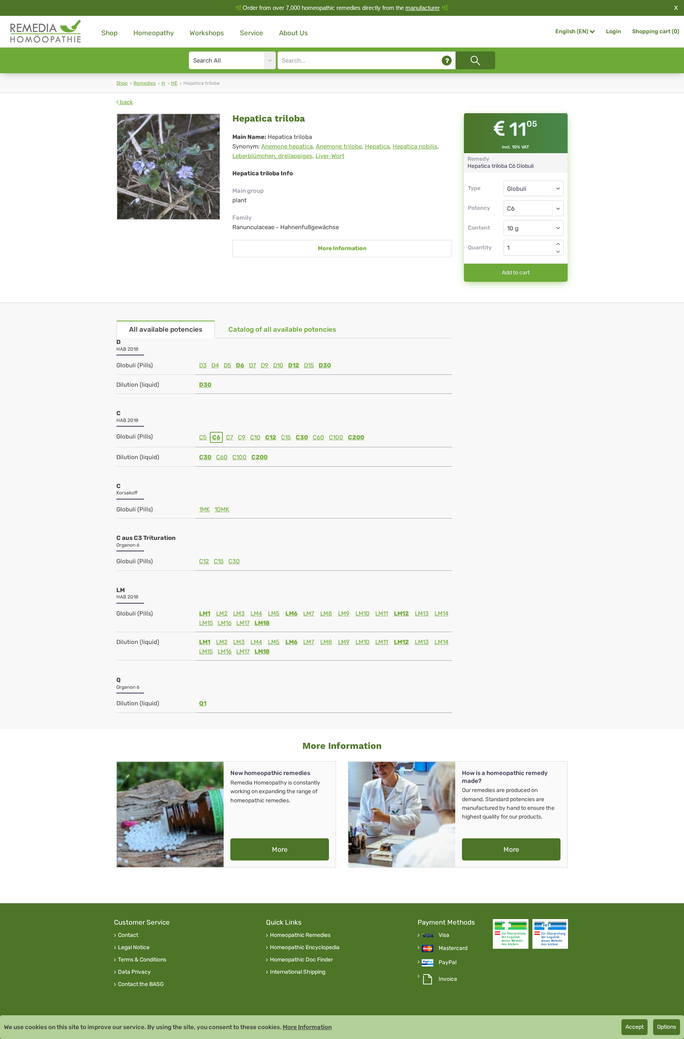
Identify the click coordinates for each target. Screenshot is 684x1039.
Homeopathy (153, 33)
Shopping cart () (655, 31)
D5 (227, 365)
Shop (109, 33)
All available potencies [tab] (165, 329)
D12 (293, 365)
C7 (229, 437)
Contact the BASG (141, 984)
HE (174, 83)
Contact (128, 935)
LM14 (441, 613)
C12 (270, 437)
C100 (336, 437)
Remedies (144, 83)
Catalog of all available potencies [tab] (282, 329)
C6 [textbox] (511, 208)
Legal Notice (134, 947)
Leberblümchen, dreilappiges (272, 156)
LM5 (273, 613)
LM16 (225, 623)
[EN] (46, 31)
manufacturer (422, 7)
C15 (286, 437)
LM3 (239, 613)
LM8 (326, 613)
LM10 (362, 613)
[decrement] (558, 252)
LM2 (222, 613)
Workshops (207, 33)
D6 (240, 365)
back (125, 102)
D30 (325, 365)
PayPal (447, 962)
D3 (203, 365)
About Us (293, 33)
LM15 (206, 623)
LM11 (381, 613)
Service (251, 33)
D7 (252, 365)
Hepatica (377, 146)
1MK (204, 509)
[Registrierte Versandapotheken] (510, 934)
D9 (264, 365)
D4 (215, 365)
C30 (302, 437)
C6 (216, 437)
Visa (444, 935)
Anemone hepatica (287, 146)
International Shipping (297, 972)
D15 (309, 365)
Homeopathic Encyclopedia (305, 947)
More (280, 849)
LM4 (256, 613)
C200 (356, 437)
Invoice (448, 979)
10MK (222, 509)
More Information (342, 248)
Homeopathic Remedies (300, 935)
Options (666, 1027)
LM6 (291, 613)
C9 (241, 437)
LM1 (204, 613)
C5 (203, 437)
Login (613, 31)
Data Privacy (134, 972)
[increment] (558, 244)
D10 (278, 365)
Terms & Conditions (142, 960)
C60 (318, 437)
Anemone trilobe (339, 146)
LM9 (344, 613)
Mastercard (453, 948)
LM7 (308, 613)
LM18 (262, 623)
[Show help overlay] (447, 60)
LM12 (401, 613)
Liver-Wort (329, 156)
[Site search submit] (475, 60)
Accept (634, 1027)
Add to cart (516, 272)
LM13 (422, 613)
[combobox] (534, 208)
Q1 (202, 703)
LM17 (243, 623)
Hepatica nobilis (415, 146)
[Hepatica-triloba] (168, 166)
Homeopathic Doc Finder (301, 960)
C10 (255, 437)
